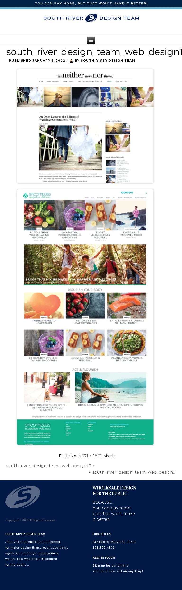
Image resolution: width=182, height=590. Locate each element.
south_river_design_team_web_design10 (48, 465)
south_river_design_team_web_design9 (134, 472)
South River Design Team (108, 60)
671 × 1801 (92, 456)
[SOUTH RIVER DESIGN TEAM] (91, 17)
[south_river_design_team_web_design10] (87, 448)
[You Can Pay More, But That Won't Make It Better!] (91, 3)
